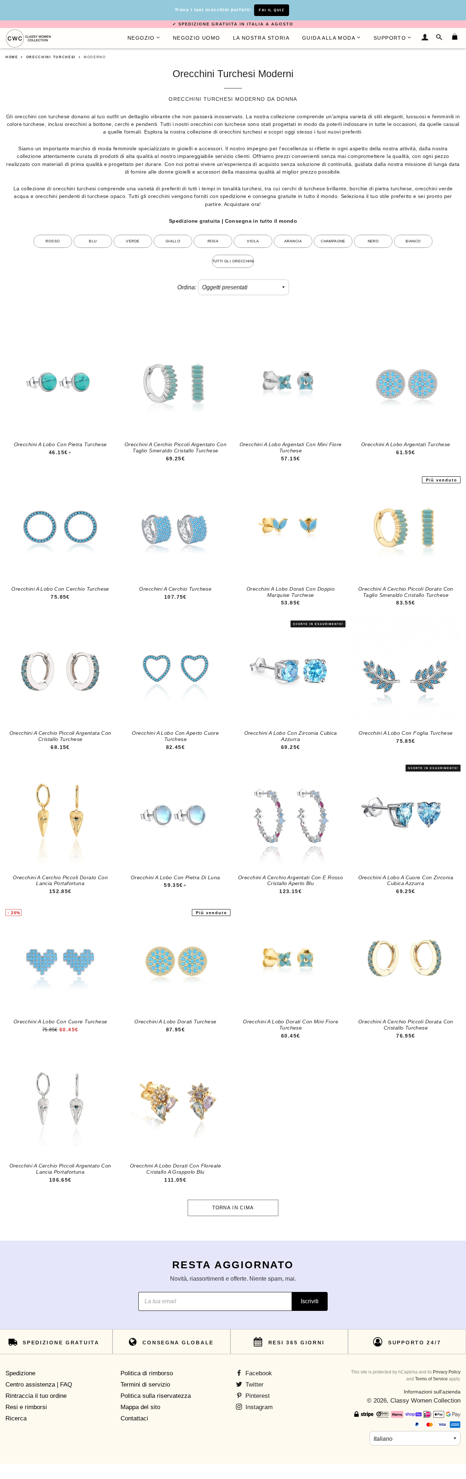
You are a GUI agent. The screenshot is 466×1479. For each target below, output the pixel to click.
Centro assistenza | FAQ (38, 1384)
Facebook (258, 1373)
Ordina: (186, 287)
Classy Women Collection (425, 1400)
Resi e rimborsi (26, 1407)
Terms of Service (431, 1378)
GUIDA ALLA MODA (328, 38)
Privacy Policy (447, 1372)
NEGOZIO (141, 38)
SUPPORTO (390, 38)
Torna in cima (233, 1207)
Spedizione (20, 1373)
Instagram (258, 1407)
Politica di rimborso (147, 1373)
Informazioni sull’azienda (432, 1392)
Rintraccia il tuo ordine (36, 1395)
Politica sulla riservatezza (156, 1395)
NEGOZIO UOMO (196, 38)
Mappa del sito (140, 1407)
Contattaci (134, 1418)
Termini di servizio (145, 1384)
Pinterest (257, 1395)
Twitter (254, 1384)
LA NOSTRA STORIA (261, 38)
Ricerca (16, 1418)
